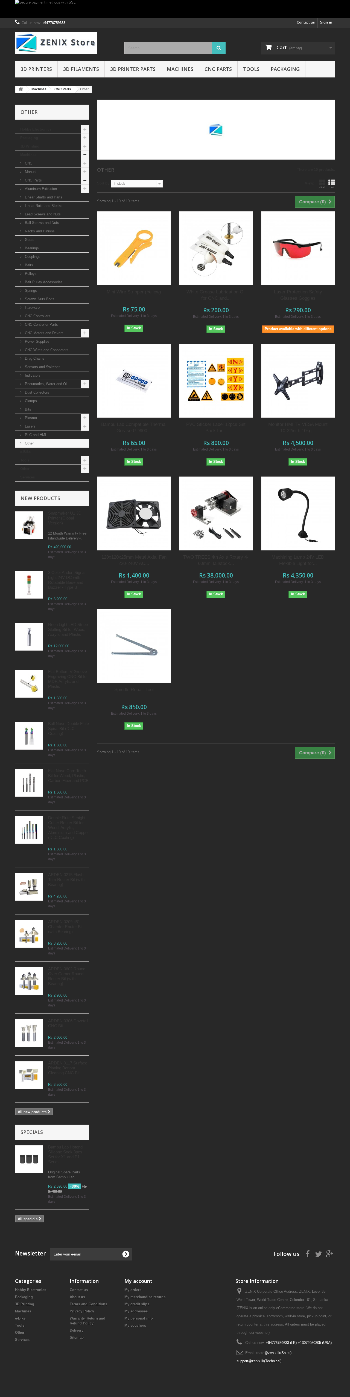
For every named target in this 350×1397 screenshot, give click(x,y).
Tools (251, 69)
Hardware (32, 307)
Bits (27, 409)
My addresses (136, 1311)
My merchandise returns (144, 1297)
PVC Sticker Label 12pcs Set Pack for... (216, 427)
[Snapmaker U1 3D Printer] (29, 525)
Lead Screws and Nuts (42, 214)
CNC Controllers (37, 316)
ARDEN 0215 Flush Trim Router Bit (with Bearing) (66, 879)
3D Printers (36, 69)
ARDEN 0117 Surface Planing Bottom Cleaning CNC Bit (67, 1068)
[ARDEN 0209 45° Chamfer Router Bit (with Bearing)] (29, 934)
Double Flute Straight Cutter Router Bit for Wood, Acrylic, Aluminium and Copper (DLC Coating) (68, 827)
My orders (132, 1290)
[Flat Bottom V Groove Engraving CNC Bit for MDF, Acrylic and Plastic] (29, 684)
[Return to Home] (21, 89)
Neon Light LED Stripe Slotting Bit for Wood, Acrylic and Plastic (68, 629)
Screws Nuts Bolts (39, 299)
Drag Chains (34, 358)
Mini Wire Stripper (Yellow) (134, 292)
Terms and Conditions (88, 1304)
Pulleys (30, 274)
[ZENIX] (65, 43)
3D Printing (29, 146)
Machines (180, 69)
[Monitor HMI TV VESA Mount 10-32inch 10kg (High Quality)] (298, 381)
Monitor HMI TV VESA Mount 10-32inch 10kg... (298, 427)
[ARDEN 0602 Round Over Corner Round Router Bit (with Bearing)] (29, 981)
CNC (28, 163)
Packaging (285, 69)
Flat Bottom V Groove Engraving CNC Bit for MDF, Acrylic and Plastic (68, 679)
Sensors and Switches (42, 367)
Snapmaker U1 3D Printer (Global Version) (64, 518)
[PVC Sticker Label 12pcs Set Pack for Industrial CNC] (216, 381)
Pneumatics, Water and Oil (46, 384)
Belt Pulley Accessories (43, 282)
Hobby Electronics (35, 129)
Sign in (326, 22)
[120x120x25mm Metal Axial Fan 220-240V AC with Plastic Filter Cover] (134, 513)
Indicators (32, 375)
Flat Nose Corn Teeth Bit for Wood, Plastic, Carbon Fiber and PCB (68, 775)
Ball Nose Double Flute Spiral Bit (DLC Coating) (68, 728)
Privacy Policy (82, 1311)
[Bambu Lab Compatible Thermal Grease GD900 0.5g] (134, 381)
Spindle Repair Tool (134, 689)
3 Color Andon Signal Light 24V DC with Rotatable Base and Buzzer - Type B (66, 580)
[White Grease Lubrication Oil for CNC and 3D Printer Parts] (216, 248)
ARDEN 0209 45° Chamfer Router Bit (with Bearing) (65, 926)
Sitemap (77, 1337)
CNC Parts (218, 69)
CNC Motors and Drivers (43, 333)
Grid (322, 187)
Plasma (30, 418)
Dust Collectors (36, 392)
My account (138, 1281)
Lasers (30, 426)
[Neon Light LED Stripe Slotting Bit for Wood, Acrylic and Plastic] (29, 637)
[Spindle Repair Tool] (134, 646)
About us (77, 1297)
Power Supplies (36, 341)
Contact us (306, 22)
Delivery (76, 1330)
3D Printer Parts (133, 69)
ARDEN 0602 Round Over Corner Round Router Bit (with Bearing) (66, 976)
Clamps (30, 401)
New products (40, 498)
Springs (30, 290)
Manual (30, 172)
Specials (32, 1132)
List (331, 187)
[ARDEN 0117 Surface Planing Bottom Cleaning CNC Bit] (29, 1075)
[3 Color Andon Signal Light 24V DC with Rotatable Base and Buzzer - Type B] (29, 585)
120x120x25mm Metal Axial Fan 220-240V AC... (134, 560)
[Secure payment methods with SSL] (175, 9)
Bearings (31, 248)
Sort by (103, 183)
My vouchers (135, 1325)
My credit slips (136, 1304)
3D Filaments (81, 69)
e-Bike (25, 452)
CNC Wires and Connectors (46, 350)
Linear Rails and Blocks (43, 206)
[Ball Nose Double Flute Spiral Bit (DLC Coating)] (29, 736)
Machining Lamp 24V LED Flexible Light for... (298, 560)
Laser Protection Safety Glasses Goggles (298, 295)
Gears (29, 240)
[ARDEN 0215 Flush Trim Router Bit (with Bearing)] (29, 887)
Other (29, 443)
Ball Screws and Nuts (41, 223)
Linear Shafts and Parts (43, 197)
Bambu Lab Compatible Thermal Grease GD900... (134, 427)
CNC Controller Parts (41, 324)
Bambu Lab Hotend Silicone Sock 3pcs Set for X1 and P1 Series (65, 1154)
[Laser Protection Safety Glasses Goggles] (298, 248)
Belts (28, 265)
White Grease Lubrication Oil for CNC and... (216, 295)
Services (27, 477)
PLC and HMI (35, 435)
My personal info (138, 1318)
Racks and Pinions (39, 231)
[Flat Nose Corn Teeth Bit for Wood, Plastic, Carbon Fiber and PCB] (29, 783)
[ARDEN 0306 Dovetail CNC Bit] (29, 1033)
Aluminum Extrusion (40, 189)
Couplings (32, 257)
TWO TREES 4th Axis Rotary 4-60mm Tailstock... (216, 560)
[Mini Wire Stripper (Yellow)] (134, 248)
